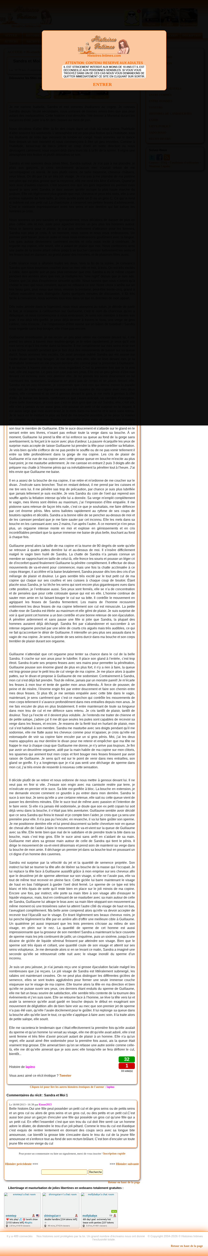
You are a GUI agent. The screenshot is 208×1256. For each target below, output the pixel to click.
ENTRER (102, 84)
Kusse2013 (45, 1104)
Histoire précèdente (18, 1164)
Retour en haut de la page (124, 1182)
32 (126, 1059)
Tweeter (65, 1075)
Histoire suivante (127, 1164)
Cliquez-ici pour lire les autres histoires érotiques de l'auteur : (72, 1086)
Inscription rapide (114, 1153)
